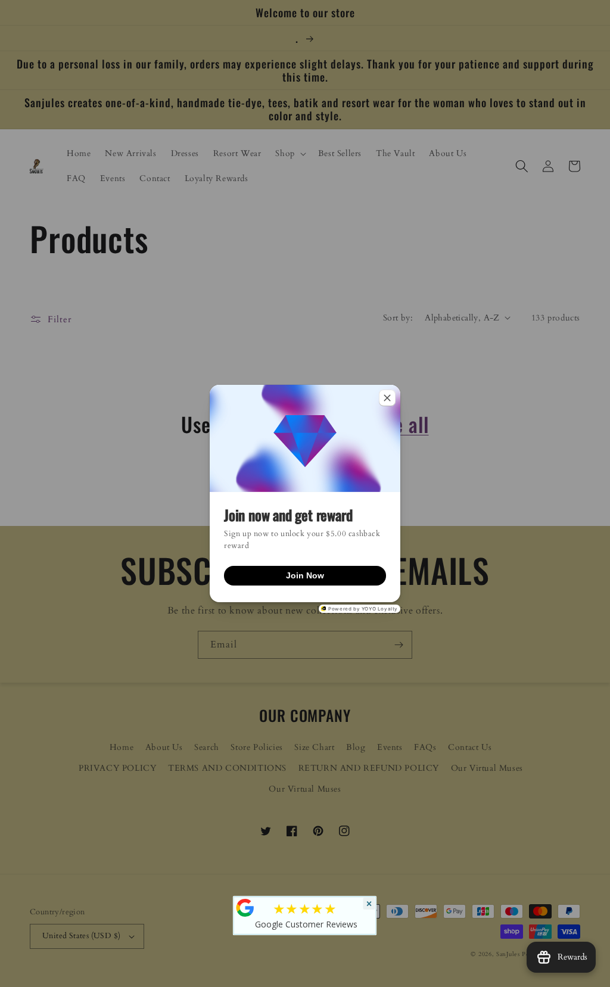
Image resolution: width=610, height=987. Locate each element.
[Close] (387, 398)
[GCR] (245, 907)
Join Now (305, 575)
